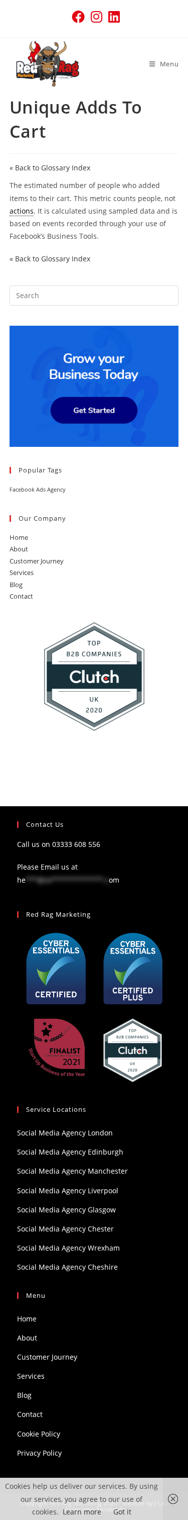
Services (22, 572)
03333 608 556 (76, 844)
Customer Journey (37, 560)
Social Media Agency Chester (65, 1228)
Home (19, 537)
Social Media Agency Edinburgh (70, 1152)
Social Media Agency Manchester (72, 1171)
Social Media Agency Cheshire (67, 1267)
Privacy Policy (39, 1453)
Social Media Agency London (65, 1132)
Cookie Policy (38, 1434)
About (19, 548)
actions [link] (22, 211)
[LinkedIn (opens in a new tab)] (112, 16)
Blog (16, 584)
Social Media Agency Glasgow (66, 1209)
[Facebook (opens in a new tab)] (78, 16)
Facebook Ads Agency (38, 489)
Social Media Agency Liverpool (67, 1190)
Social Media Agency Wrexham (68, 1248)
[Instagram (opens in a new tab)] (96, 16)
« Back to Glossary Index (50, 167)
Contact (21, 596)
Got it (122, 1511)
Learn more (82, 1511)
